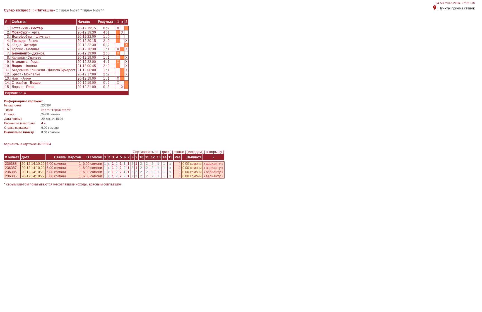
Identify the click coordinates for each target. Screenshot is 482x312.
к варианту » (213, 164)
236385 (11, 176)
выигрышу (214, 152)
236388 (11, 164)
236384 (45, 144)
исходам (195, 152)
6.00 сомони (56, 164)
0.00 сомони (192, 164)
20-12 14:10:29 (33, 164)
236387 (11, 168)
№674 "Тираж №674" (56, 109)
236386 (11, 172)
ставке (179, 152)
